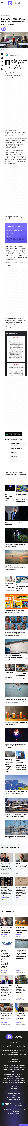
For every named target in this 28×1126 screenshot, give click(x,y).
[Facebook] (1, 54)
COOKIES (14, 1095)
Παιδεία (3, 14)
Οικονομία (3, 872)
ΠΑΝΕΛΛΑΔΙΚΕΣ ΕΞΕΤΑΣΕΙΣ (15, 444)
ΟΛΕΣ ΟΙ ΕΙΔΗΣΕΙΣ (14, 1042)
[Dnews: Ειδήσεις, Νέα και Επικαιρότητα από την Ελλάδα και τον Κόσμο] (14, 3)
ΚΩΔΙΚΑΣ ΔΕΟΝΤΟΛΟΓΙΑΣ (14, 1097)
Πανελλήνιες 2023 (17, 62)
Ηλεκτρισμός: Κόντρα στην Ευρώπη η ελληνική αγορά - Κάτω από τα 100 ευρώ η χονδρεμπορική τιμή (16, 838)
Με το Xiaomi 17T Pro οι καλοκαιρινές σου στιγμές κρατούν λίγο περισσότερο (9, 587)
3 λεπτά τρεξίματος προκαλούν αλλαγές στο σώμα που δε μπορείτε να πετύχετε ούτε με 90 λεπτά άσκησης (15, 700)
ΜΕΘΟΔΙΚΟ (14, 456)
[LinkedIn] (1, 61)
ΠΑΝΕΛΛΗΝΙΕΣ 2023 (16, 439)
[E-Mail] (1, 65)
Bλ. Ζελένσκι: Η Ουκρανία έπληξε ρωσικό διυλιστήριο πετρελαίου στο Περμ (21, 1017)
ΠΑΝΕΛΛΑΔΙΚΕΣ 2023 (16, 448)
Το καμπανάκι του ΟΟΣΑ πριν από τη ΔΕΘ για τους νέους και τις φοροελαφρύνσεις (10, 496)
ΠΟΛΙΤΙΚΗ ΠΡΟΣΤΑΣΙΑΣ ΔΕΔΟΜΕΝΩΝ (14, 1092)
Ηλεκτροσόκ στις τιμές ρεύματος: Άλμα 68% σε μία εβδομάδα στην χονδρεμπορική (15, 745)
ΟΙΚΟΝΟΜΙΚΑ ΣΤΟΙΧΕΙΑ (14, 1099)
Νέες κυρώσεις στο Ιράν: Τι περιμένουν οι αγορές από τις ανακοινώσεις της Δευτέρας (6, 866)
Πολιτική (18, 872)
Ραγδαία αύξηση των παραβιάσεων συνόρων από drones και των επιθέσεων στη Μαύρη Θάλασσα (15, 567)
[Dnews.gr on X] (7, 1046)
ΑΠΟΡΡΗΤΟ (24, 1124)
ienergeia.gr (4, 970)
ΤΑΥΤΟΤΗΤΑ (14, 1086)
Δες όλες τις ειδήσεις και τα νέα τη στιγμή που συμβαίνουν (15, 473)
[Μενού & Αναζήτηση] (2, 3)
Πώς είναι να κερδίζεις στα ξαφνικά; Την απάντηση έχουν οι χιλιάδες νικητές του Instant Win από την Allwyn (15, 633)
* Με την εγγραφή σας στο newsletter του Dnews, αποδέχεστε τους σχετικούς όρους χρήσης (15, 239)
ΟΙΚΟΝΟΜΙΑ (14, 460)
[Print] (1, 69)
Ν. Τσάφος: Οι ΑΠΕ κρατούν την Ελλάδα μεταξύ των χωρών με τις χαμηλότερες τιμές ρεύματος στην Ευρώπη (6, 990)
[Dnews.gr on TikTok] (14, 1046)
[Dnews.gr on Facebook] (4, 1046)
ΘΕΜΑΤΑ (13, 452)
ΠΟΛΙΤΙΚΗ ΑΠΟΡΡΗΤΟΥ (14, 1093)
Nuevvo (17, 1113)
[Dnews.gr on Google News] (17, 1046)
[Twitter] (1, 57)
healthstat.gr (4, 934)
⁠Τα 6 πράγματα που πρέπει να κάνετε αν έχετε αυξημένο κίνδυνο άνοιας (9, 676)
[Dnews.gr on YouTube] (20, 1046)
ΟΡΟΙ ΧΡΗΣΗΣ (14, 1090)
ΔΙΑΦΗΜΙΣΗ (14, 1088)
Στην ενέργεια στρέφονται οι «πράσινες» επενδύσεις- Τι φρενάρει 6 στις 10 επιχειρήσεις (16, 793)
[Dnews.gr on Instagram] (10, 1046)
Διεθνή (3, 897)
